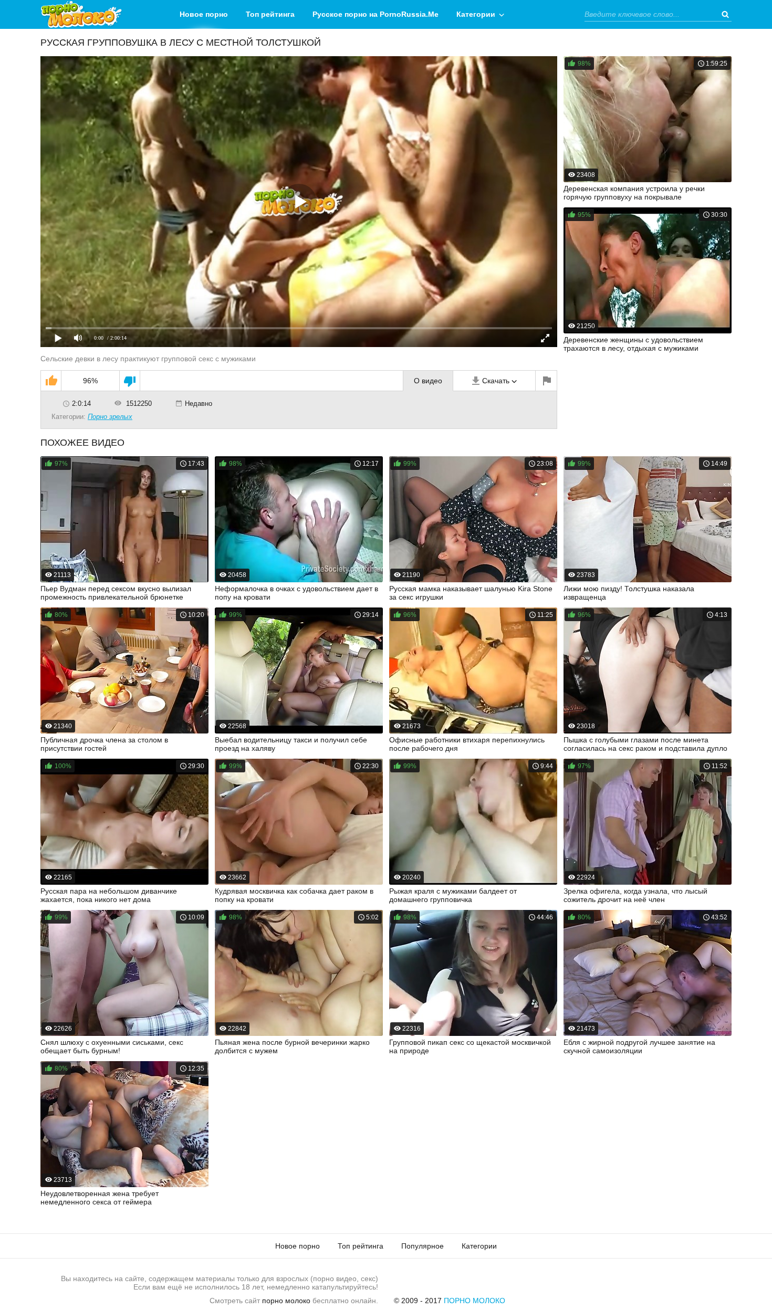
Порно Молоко (474, 1300)
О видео (428, 380)
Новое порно (204, 14)
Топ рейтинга (270, 14)
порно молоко (286, 1300)
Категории (475, 14)
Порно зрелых (110, 417)
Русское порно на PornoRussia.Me (375, 14)
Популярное (422, 1246)
